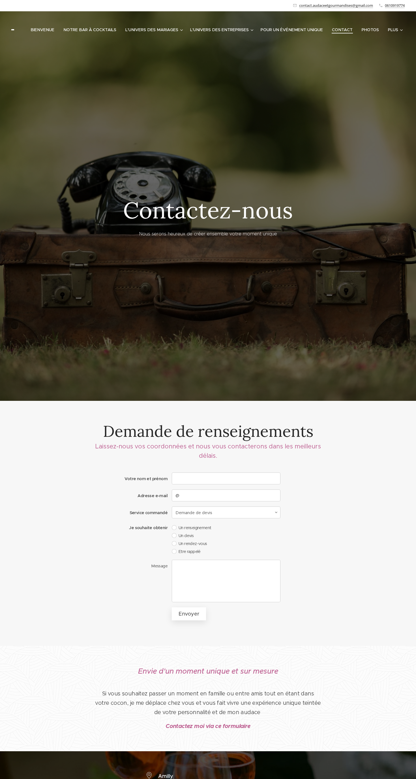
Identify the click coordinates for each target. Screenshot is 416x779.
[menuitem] (44, 30)
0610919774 (395, 5)
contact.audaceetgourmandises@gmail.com (336, 5)
